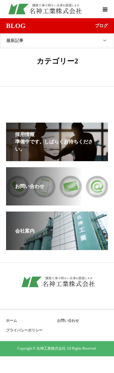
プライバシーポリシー (24, 330)
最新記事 (14, 40)
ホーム (11, 320)
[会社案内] (57, 247)
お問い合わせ (68, 320)
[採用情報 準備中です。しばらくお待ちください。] (57, 158)
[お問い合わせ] (57, 202)
